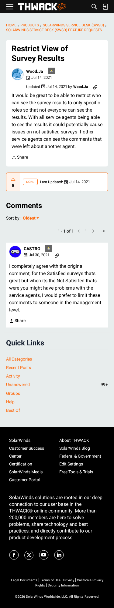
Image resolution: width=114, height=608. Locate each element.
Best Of (13, 410)
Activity (13, 376)
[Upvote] (13, 179)
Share (20, 158)
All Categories (19, 359)
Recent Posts (18, 367)
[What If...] (51, 71)
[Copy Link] (95, 86)
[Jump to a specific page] (103, 231)
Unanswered (57, 384)
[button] (18, 74)
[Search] (94, 6)
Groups (13, 393)
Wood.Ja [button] (34, 71)
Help (10, 401)
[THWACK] (42, 7)
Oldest (29, 218)
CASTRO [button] (32, 248)
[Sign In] (105, 6)
